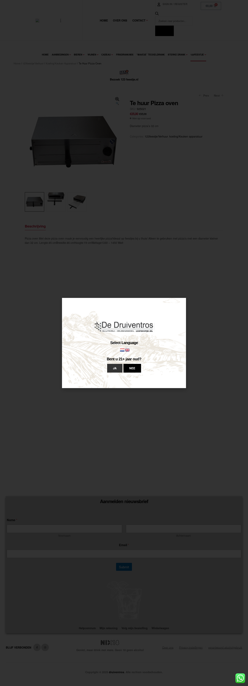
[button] (114, 368)
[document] (124, 343)
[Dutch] (122, 349)
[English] (127, 349)
